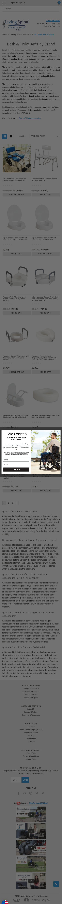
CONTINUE (16, 469)
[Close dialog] (58, 432)
